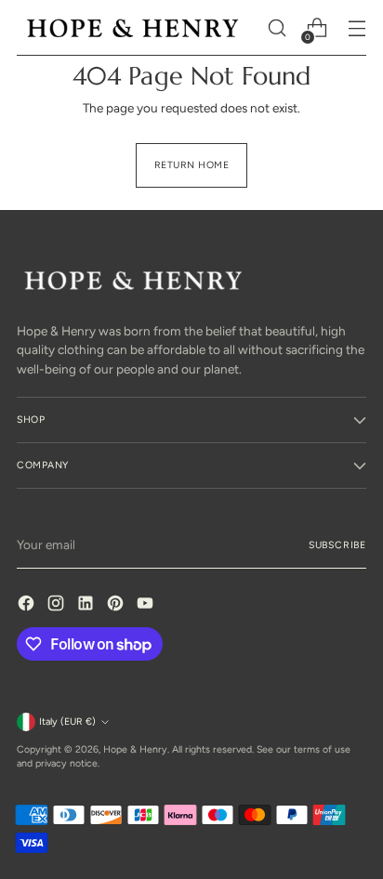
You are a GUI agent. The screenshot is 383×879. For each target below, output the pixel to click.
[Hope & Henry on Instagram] (57, 605)
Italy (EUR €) (67, 721)
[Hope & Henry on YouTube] (147, 605)
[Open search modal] (277, 28)
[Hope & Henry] (133, 27)
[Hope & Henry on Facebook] (28, 605)
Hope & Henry (135, 749)
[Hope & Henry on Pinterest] (117, 605)
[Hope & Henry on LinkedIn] (87, 605)
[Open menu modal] (356, 28)
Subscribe (337, 545)
